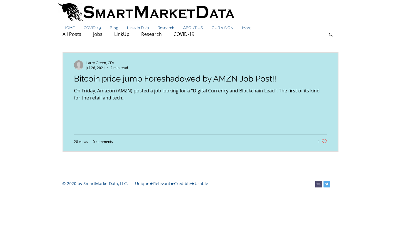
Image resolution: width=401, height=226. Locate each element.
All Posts (72, 34)
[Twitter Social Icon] (327, 184)
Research (151, 34)
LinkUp (121, 34)
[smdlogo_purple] (318, 184)
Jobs (97, 34)
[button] (331, 35)
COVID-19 (183, 34)
